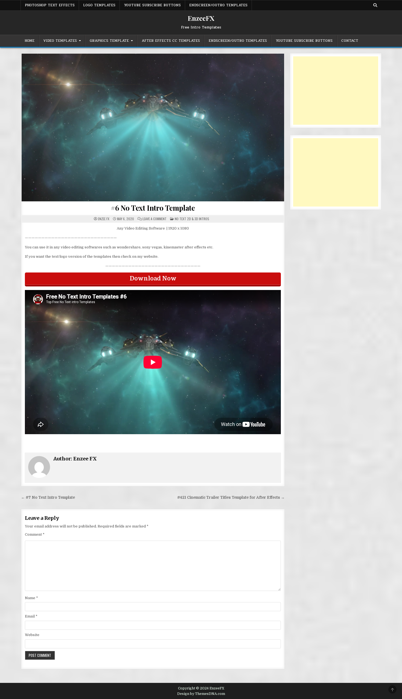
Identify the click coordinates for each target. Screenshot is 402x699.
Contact (349, 40)
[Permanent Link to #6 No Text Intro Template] (153, 127)
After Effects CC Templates (171, 40)
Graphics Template (109, 40)
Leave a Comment (154, 219)
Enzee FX (103, 219)
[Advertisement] (335, 90)
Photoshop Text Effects (50, 5)
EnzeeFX (201, 18)
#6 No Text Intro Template (153, 208)
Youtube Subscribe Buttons (152, 5)
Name (31, 598)
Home (29, 40)
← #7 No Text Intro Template (48, 497)
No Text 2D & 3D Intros (192, 218)
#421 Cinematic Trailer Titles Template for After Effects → (231, 497)
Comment (35, 534)
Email (31, 616)
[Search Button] (375, 5)
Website (32, 635)
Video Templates (60, 40)
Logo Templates (99, 5)
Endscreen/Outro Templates (218, 5)
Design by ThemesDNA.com (201, 694)
